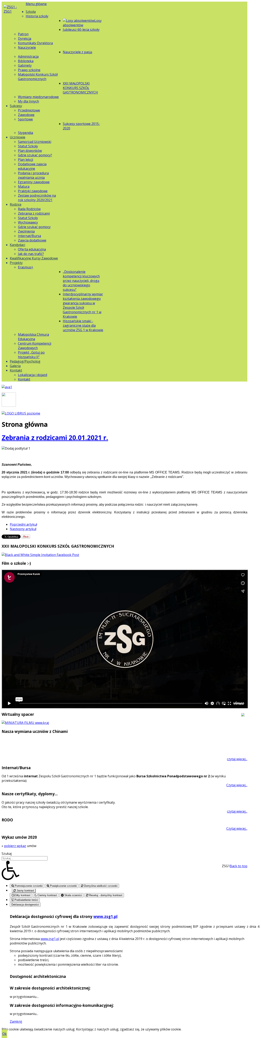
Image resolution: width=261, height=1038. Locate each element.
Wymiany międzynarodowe (38, 97)
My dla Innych (28, 101)
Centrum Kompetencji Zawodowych (34, 345)
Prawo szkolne (29, 70)
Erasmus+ (25, 267)
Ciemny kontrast (47, 895)
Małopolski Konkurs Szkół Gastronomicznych (38, 76)
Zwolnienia (26, 231)
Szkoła (31, 11)
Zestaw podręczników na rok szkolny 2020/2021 (37, 197)
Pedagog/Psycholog (25, 361)
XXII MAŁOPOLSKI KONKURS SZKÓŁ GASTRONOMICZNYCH (80, 88)
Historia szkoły (37, 16)
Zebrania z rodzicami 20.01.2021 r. (55, 437)
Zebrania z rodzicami (34, 213)
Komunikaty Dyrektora (35, 43)
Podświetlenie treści (26, 899)
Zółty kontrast (22, 895)
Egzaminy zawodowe (34, 182)
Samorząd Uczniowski (34, 141)
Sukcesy (16, 106)
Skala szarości (73, 895)
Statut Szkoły (28, 146)
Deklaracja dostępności (25, 904)
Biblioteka (25, 61)
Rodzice (15, 204)
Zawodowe (26, 115)
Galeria (15, 366)
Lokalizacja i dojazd (32, 375)
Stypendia (25, 132)
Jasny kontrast (25, 890)
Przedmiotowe (29, 110)
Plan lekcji (25, 159)
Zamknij (16, 1021)
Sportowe (25, 119)
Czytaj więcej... (236, 785)
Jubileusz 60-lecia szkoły (81, 29)
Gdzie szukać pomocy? (35, 155)
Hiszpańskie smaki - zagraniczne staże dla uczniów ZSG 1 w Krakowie (83, 325)
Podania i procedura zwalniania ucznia (33, 175)
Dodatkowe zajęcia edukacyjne (32, 166)
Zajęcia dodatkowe (32, 240)
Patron (23, 34)
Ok (4, 1033)
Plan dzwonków (30, 150)
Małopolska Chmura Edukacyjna (33, 336)
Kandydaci (17, 245)
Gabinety (25, 65)
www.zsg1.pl (105, 916)
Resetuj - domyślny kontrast (105, 895)
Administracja (28, 56)
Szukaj (7, 853)
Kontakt (16, 370)
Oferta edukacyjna (32, 249)
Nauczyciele (27, 47)
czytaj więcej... (237, 759)
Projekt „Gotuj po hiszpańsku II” (31, 354)
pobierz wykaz (15, 846)
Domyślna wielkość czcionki (100, 885)
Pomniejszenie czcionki (28, 885)
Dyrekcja (24, 38)
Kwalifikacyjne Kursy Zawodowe (34, 258)
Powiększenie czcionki (63, 885)
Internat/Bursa (29, 236)
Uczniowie (17, 137)
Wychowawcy (28, 222)
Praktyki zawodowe (33, 191)
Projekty (16, 262)
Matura (23, 186)
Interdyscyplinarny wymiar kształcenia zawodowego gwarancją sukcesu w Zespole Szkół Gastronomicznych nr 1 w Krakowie (83, 305)
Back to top (238, 866)
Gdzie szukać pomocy (34, 227)
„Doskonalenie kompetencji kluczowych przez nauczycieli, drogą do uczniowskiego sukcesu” (81, 280)
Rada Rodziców (29, 209)
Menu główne (36, 4)
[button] (130, 870)
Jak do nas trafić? (31, 254)
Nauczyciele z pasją (77, 52)
